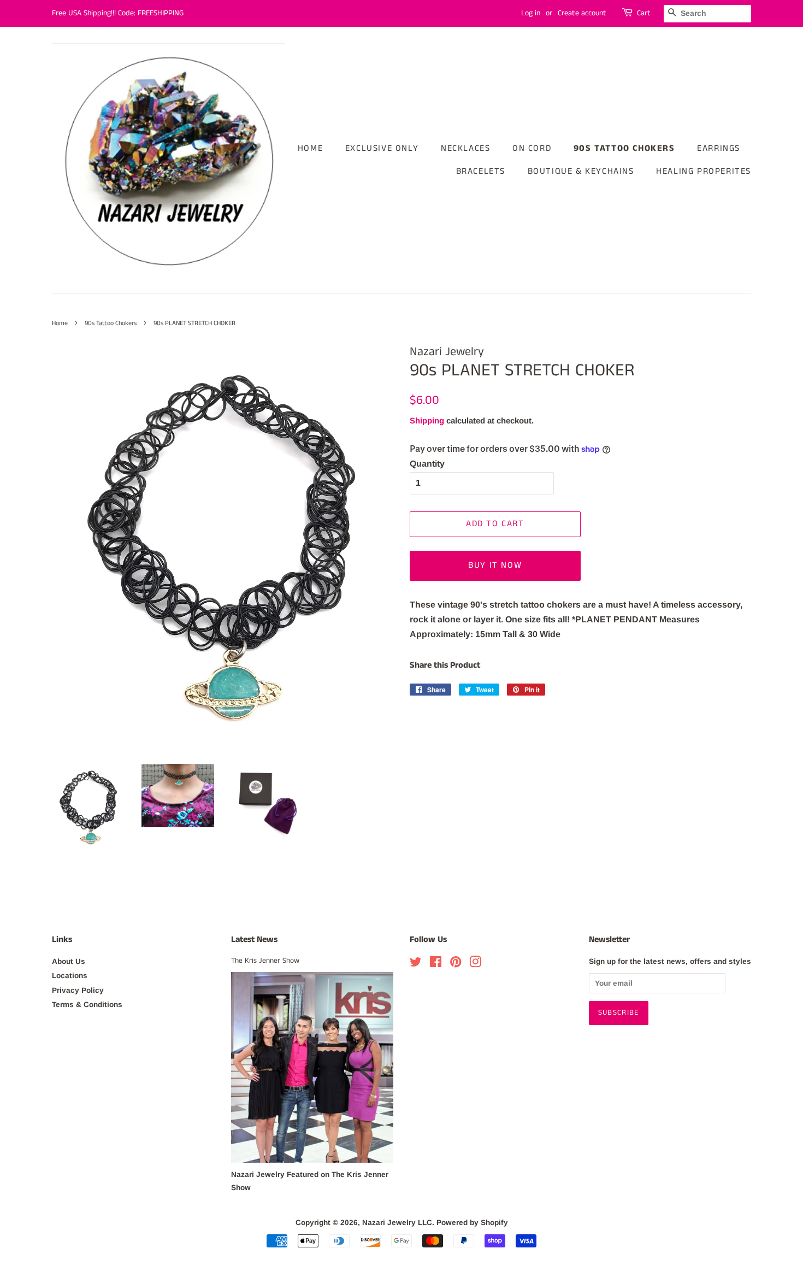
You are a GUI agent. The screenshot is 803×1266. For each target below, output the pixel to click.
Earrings (718, 148)
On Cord (531, 148)
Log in (530, 13)
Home (310, 148)
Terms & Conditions (87, 1004)
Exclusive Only (381, 148)
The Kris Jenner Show (265, 961)
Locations (69, 975)
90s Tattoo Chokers (624, 148)
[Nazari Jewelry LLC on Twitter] (416, 964)
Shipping (427, 420)
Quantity (427, 463)
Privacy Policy (78, 990)
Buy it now (495, 565)
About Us (68, 961)
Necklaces (465, 148)
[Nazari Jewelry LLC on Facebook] (435, 964)
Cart (644, 13)
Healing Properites (703, 171)
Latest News (254, 939)
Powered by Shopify (472, 1222)
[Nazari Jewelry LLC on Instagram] (475, 964)
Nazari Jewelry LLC (397, 1222)
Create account (582, 13)
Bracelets (480, 171)
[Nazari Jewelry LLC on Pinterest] (456, 964)
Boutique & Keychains (581, 171)
